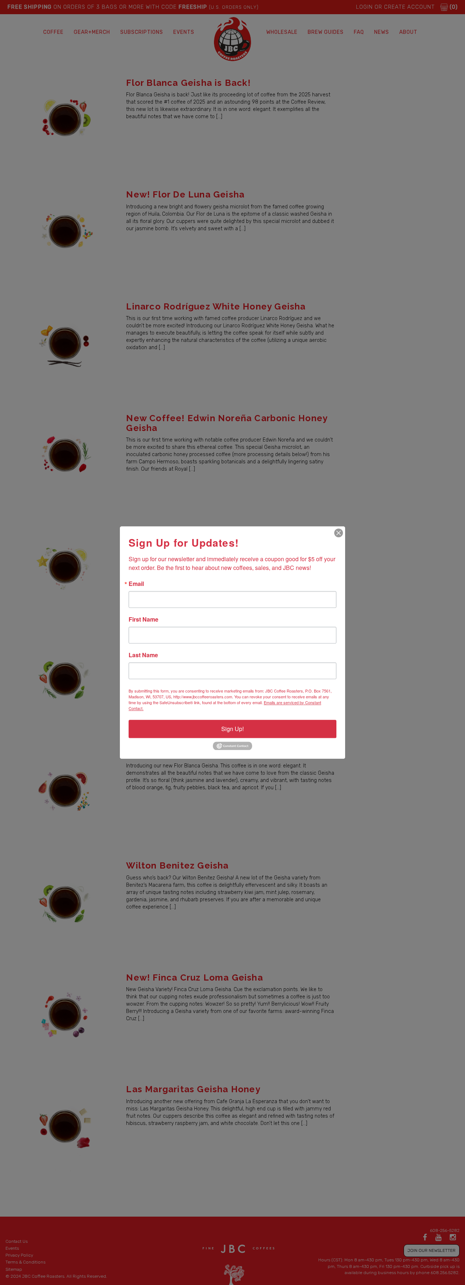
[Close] (338, 532)
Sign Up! (232, 729)
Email (136, 584)
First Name (143, 619)
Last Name (143, 655)
